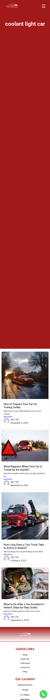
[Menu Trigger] (44, 6)
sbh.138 (14, 419)
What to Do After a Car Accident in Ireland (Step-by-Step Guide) (24, 606)
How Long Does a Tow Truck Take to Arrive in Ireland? (24, 546)
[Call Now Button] (43, 694)
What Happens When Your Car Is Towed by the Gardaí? (23, 468)
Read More (8, 417)
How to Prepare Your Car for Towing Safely (20, 405)
